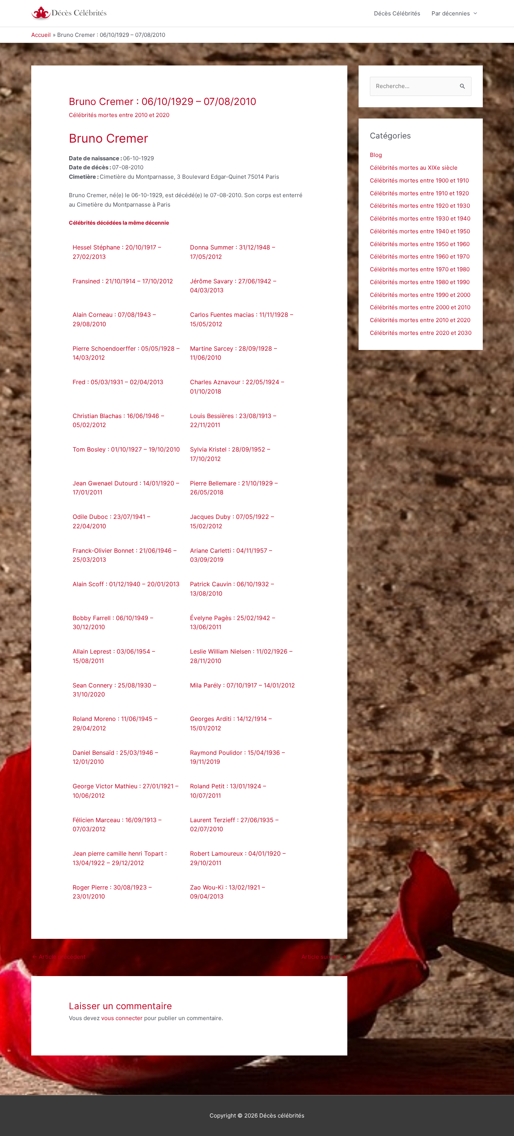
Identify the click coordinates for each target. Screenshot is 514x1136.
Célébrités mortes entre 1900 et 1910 (419, 180)
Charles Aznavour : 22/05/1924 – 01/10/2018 (237, 386)
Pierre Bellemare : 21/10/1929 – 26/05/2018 (234, 487)
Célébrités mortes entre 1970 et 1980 (420, 269)
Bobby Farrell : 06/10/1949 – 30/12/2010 (113, 622)
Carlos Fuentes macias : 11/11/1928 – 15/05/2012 (241, 319)
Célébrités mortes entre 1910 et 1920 (419, 193)
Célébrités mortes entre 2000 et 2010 (420, 307)
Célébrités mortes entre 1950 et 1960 (420, 244)
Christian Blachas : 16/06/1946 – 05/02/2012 (118, 420)
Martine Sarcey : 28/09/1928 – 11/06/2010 (233, 353)
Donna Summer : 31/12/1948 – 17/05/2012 (232, 251)
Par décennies (451, 13)
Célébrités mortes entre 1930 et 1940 (420, 218)
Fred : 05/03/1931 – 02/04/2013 (118, 382)
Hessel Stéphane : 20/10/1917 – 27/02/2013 (117, 251)
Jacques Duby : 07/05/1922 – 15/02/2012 (232, 521)
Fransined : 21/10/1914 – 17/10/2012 (123, 281)
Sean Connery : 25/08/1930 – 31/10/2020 (114, 689)
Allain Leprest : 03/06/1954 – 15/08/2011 (114, 656)
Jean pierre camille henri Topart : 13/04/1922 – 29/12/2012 (120, 858)
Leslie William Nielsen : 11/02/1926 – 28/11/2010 (241, 656)
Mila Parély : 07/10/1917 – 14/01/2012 (242, 685)
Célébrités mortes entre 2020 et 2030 (420, 332)
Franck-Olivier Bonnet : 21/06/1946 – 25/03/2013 (124, 555)
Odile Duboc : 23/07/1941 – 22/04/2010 (111, 521)
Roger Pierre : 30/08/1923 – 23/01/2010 (112, 892)
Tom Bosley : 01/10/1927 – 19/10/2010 (126, 449)
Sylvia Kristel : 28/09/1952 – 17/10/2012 (230, 454)
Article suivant (324, 956)
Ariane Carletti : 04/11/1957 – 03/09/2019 (231, 555)
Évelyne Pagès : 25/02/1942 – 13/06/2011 (232, 622)
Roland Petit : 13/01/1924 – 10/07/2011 (228, 790)
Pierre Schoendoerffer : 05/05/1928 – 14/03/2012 (126, 353)
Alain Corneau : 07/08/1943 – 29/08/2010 (114, 319)
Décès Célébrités (397, 13)
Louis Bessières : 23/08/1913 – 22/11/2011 (233, 420)
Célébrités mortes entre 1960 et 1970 (420, 256)
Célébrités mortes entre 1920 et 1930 (420, 205)
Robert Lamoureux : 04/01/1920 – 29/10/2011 (238, 858)
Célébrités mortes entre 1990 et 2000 (420, 294)
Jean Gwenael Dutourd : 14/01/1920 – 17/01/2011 (126, 487)
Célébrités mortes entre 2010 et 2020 (119, 115)
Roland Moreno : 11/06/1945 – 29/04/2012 (115, 723)
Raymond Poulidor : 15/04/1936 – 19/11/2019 (237, 757)
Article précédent (58, 956)
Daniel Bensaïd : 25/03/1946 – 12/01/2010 (115, 757)
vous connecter (122, 1018)
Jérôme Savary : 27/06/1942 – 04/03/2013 (233, 285)
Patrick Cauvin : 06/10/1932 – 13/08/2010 (232, 588)
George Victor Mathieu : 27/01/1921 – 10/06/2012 (125, 790)
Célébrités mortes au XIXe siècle (414, 167)
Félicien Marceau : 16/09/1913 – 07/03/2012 (117, 824)
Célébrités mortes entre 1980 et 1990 (420, 282)
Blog (376, 154)
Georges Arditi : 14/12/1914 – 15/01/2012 (231, 723)
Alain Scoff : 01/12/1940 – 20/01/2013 (126, 584)
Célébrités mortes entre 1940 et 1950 (420, 231)
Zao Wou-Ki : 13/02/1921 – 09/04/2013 (227, 892)
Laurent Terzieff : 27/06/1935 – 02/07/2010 (234, 824)
